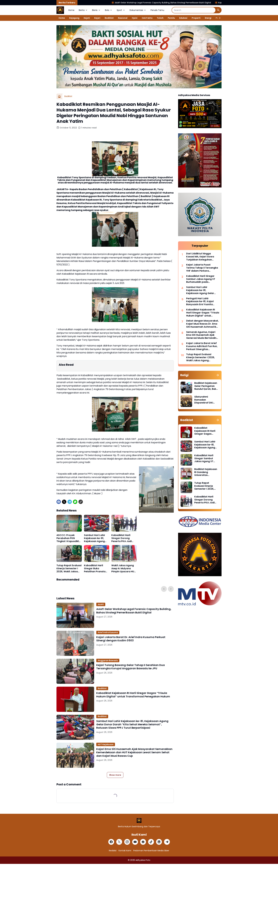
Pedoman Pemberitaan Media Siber (151, 850)
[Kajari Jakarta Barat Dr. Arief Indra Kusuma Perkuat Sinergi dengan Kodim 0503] (75, 643)
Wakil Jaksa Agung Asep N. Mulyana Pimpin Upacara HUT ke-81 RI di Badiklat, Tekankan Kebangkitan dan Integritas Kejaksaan (123, 568)
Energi (208, 18)
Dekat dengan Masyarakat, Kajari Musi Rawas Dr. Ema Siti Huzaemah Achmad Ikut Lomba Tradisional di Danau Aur (202, 323)
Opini (134, 18)
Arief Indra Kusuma (108, 632)
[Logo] (139, 820)
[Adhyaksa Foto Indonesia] (60, 10)
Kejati (87, 18)
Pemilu (171, 18)
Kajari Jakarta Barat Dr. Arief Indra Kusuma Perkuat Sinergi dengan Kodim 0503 (213, 2)
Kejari (97, 18)
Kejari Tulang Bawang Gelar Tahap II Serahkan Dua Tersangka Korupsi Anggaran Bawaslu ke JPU (130, 666)
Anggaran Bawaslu (108, 660)
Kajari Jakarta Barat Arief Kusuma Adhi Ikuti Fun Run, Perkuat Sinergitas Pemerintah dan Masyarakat (201, 346)
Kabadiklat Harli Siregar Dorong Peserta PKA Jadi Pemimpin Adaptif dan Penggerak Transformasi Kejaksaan (122, 538)
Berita (82, 10)
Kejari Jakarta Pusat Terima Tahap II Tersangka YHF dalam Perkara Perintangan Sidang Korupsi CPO (202, 267)
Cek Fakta (147, 18)
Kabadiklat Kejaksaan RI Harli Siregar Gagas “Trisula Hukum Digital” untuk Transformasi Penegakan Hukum (133, 694)
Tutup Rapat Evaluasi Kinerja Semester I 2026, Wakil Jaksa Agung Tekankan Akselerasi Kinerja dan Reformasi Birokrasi (69, 568)
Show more (115, 775)
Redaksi (112, 850)
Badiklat (109, 18)
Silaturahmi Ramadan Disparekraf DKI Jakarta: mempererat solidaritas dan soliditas (203, 399)
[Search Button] (218, 10)
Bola (107, 10)
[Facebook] (58, 502)
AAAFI (101, 604)
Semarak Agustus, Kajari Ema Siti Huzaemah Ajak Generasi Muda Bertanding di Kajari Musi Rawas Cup (202, 335)
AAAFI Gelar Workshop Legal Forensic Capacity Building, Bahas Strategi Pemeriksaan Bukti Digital (118, 2)
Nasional (122, 18)
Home (71, 10)
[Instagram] (127, 842)
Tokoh (160, 18)
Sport (119, 10)
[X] (64, 502)
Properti (196, 18)
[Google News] (143, 842)
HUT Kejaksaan (106, 744)
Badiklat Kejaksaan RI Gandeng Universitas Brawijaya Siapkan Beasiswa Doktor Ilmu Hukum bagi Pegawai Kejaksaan (206, 472)
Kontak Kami (125, 850)
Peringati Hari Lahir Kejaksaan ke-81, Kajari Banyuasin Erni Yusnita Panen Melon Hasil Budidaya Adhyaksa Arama (202, 301)
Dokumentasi (136, 10)
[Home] (59, 96)
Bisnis (94, 10)
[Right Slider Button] (219, 18)
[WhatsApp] (75, 502)
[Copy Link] (80, 502)
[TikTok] (151, 842)
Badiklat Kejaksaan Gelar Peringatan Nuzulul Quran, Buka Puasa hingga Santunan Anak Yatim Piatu (206, 386)
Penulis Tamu (157, 10)
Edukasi (183, 18)
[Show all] (217, 375)
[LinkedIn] (159, 842)
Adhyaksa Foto (143, 860)
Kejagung (74, 18)
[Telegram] (69, 502)
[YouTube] (135, 842)
